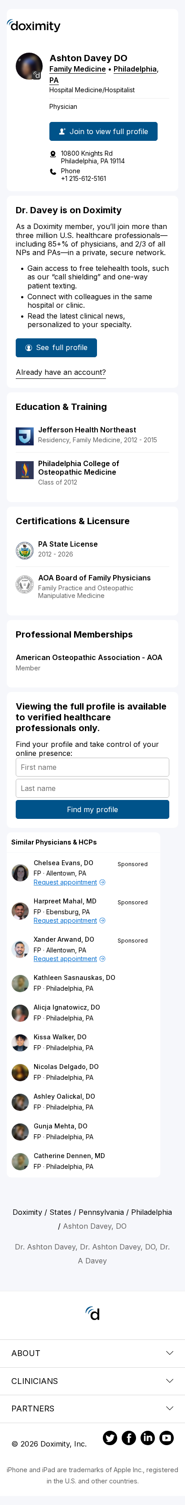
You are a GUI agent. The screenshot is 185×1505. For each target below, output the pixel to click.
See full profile (62, 350)
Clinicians (34, 1381)
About (25, 1353)
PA (54, 80)
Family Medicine (77, 68)
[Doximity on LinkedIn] (148, 1439)
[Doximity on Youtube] (166, 1439)
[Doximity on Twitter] (110, 1439)
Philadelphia (135, 68)
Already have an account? (61, 372)
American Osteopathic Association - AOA (89, 657)
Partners (32, 1408)
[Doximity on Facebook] (129, 1439)
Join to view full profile (109, 131)
